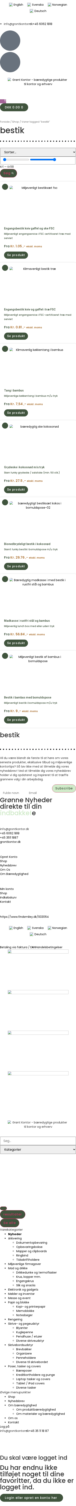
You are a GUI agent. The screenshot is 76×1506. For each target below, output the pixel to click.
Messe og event (19, 1298)
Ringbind (22, 1255)
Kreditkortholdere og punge (35, 1375)
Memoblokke (25, 1311)
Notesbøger (24, 1315)
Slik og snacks (25, 1285)
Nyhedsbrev (16, 1401)
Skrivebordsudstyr (20, 1345)
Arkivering (15, 1238)
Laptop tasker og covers (33, 1379)
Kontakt (13, 1422)
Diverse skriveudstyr (30, 1341)
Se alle (9, 1223)
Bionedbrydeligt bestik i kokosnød (27, 544)
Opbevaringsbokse (29, 1247)
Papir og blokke (18, 1302)
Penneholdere (26, 1358)
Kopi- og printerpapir (30, 1307)
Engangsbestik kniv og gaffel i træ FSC (30, 309)
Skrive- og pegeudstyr (23, 1324)
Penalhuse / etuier (29, 1336)
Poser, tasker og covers (24, 1366)
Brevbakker (24, 1349)
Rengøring (15, 1319)
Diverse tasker (26, 1388)
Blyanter (22, 1328)
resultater (12, 1214)
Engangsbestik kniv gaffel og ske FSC (29, 228)
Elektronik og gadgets (23, 1290)
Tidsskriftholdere (28, 1260)
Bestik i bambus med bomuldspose (27, 697)
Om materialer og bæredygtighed (40, 1414)
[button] (16, 255)
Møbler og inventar (21, 1294)
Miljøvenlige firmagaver (24, 1264)
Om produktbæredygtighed (36, 1410)
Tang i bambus (14, 390)
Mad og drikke (18, 1268)
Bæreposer (24, 1371)
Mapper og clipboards (31, 1251)
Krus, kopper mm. (28, 1277)
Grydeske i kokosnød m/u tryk (24, 467)
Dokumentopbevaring (31, 1243)
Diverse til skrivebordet (32, 1362)
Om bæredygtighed (22, 1405)
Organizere (24, 1353)
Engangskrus (25, 1281)
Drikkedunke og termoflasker (36, 1272)
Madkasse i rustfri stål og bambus (27, 620)
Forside (5, 122)
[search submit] (3, 1208)
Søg (7, 173)
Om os (13, 1418)
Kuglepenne (24, 1332)
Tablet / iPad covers (30, 1383)
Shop (15, 122)
